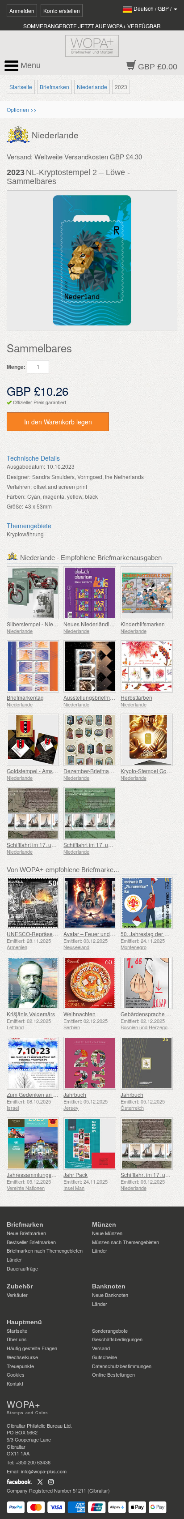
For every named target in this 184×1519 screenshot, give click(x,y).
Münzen (104, 1224)
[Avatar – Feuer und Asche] (89, 903)
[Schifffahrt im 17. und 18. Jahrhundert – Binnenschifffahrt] (89, 813)
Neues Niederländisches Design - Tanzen (114, 624)
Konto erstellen (61, 10)
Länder (14, 1259)
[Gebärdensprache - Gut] (147, 983)
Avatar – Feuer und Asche (94, 933)
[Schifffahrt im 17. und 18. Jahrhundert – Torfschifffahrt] (33, 813)
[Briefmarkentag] (33, 666)
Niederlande (92, 86)
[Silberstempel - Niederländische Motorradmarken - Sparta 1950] (33, 592)
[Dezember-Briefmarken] (89, 740)
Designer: (18, 476)
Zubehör (20, 1286)
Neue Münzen (107, 1233)
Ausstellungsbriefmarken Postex (102, 697)
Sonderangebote (110, 1330)
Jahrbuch (74, 1094)
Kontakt (15, 1383)
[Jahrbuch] (89, 1063)
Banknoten (108, 1286)
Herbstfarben (136, 697)
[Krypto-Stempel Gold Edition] (147, 740)
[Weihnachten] (89, 983)
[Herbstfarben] (147, 666)
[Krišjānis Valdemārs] (33, 983)
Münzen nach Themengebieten (125, 1241)
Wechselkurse (22, 1357)
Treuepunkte (20, 1365)
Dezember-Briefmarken (91, 770)
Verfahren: (19, 486)
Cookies (16, 1374)
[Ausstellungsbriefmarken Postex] (89, 666)
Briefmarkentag (25, 697)
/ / (153, 8)
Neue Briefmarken (26, 1233)
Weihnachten (79, 1014)
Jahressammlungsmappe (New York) (51, 1174)
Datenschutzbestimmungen (121, 1365)
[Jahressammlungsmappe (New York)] (33, 1143)
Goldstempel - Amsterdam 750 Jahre (51, 770)
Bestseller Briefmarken (31, 1241)
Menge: (16, 367)
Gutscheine (104, 1357)
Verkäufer (17, 1294)
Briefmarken (54, 86)
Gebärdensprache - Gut (149, 1014)
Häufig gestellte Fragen (32, 1348)
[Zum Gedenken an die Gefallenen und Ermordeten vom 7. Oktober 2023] (33, 1063)
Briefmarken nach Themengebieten (45, 1250)
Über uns (17, 1339)
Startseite (20, 86)
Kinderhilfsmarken (143, 624)
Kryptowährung (25, 534)
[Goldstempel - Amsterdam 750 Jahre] (33, 740)
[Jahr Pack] (89, 1143)
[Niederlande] (19, 133)
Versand (101, 1348)
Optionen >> (22, 109)
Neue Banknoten (110, 1294)
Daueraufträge (22, 1268)
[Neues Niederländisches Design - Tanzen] (89, 592)
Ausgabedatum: (26, 466)
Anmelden (21, 10)
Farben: (16, 496)
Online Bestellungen (113, 1374)
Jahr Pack (75, 1174)
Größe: (15, 506)
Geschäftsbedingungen (117, 1339)
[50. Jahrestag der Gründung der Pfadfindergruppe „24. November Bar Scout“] (147, 903)
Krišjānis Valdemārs (31, 1014)
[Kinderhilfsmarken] (147, 592)
